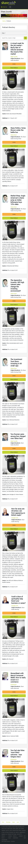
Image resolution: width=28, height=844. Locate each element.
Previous (8, 822)
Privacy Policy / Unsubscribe (4, 838)
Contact (21, 836)
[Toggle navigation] (10, 7)
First (3, 822)
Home (3, 21)
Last (18, 822)
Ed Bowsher (14, 684)
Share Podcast (14, 67)
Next (13, 822)
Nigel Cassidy (14, 56)
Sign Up (5, 7)
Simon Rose (14, 135)
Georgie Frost (14, 517)
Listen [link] (14, 64)
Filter (3, 33)
